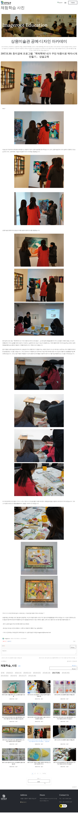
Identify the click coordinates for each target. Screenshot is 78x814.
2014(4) (13, 676)
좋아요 (4, 641)
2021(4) (18, 673)
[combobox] (73, 646)
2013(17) (23, 676)
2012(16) (32, 676)
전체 (2, 673)
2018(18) (46, 673)
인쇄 (74, 641)
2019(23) (37, 673)
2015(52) (5, 676)
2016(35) (66, 673)
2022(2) (9, 673)
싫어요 (9, 641)
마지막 (44, 773)
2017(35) (56, 673)
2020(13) (27, 673)
